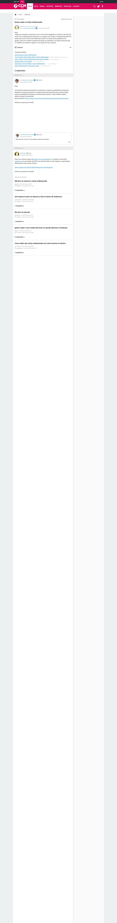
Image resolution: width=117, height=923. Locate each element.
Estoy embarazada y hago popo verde (27, 66)
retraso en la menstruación (42, 159)
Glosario (76, 6)
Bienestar (58, 6)
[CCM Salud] (20, 6)
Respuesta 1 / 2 (19, 75)
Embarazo (27, 14)
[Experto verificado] (36, 28)
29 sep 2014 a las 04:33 (26, 82)
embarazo (18, 161)
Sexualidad (67, 6)
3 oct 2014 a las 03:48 (44, 28)
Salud (22, 1)
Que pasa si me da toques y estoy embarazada (30, 63)
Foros (30, 6)
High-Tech (16, 1)
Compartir (20, 47)
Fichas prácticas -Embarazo (59, 57)
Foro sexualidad (38, 61)
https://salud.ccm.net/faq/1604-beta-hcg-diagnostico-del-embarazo (47, 98)
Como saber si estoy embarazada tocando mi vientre (32, 59)
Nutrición (49, 6)
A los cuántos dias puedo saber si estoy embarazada (32, 57)
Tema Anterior (20, 19)
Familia (42, 6)
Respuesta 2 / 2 (19, 148)
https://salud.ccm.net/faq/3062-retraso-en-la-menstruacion (34, 167)
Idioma (101, 1)
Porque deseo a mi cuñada (23, 61)
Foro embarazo (54, 59)
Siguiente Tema (65, 19)
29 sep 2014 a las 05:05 (26, 155)
